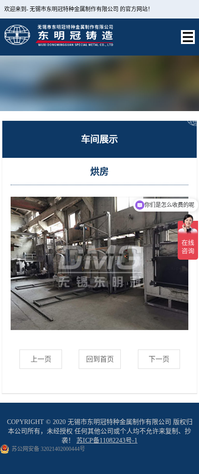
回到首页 (100, 359)
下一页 (159, 359)
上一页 (41, 359)
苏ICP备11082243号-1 (106, 440)
